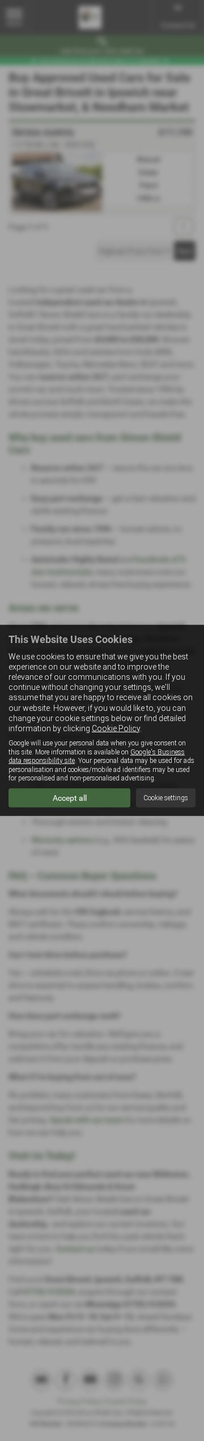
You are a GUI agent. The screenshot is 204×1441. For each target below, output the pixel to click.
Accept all (70, 798)
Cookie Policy (116, 728)
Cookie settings (165, 798)
